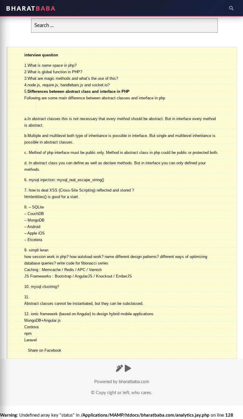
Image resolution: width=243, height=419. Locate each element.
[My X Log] (119, 368)
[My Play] (128, 368)
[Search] (231, 8)
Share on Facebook (44, 350)
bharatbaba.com (134, 382)
